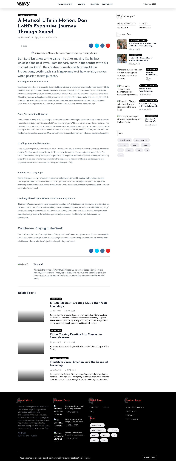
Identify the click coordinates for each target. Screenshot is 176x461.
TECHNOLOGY (107, 4)
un (121, 155)
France (145, 145)
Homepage (94, 407)
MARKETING (95, 4)
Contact (106, 407)
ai (120, 150)
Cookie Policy (84, 458)
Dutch (135, 145)
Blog (92, 411)
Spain (129, 150)
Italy (139, 150)
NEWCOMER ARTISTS (65, 4)
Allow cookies (149, 457)
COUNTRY (81, 4)
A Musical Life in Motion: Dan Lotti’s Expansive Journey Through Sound (52, 26)
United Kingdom (141, 140)
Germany (123, 145)
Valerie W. (25, 37)
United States (125, 140)
